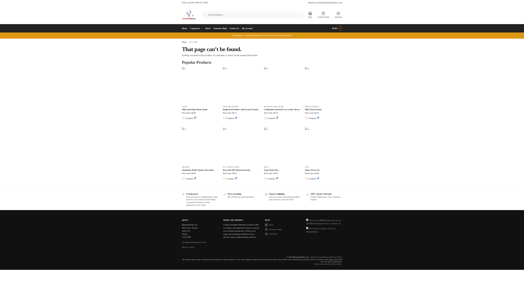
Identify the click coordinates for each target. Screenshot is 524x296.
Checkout (338, 17)
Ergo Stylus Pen (271, 170)
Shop (310, 17)
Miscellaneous (312, 106)
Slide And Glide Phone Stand (194, 109)
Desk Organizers (230, 106)
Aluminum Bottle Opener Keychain (198, 170)
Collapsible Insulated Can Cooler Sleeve (282, 109)
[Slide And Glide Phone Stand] (200, 85)
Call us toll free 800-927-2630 (195, 3)
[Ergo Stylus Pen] (282, 146)
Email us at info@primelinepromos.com (325, 3)
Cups (307, 167)
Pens (266, 167)
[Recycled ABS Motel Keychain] (241, 146)
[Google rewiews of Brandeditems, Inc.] (324, 230)
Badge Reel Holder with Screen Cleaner (241, 109)
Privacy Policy (336, 257)
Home (184, 42)
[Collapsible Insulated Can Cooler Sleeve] (282, 85)
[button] (337, 28)
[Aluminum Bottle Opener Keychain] (200, 146)
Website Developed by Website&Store (328, 264)
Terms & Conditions (319, 257)
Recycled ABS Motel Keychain (236, 170)
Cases (184, 106)
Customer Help (323, 17)
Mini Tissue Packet (313, 109)
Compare (189, 118)
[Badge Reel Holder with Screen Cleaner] (241, 85)
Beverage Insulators (274, 106)
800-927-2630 (188, 247)
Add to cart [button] (200, 123)
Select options (241, 125)
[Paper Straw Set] (323, 146)
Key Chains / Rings (231, 167)
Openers (185, 167)
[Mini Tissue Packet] (323, 85)
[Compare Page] (195, 118)
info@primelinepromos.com (194, 242)
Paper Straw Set (312, 170)
